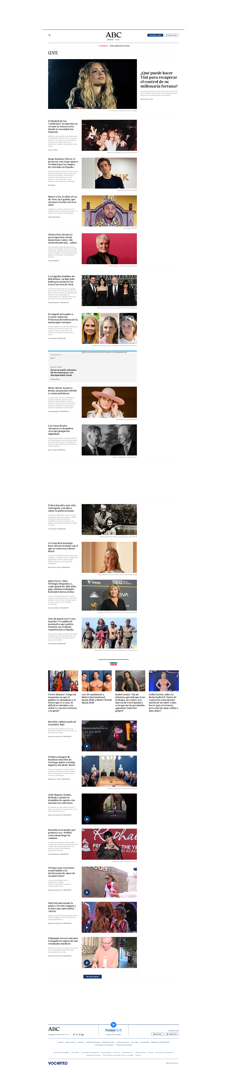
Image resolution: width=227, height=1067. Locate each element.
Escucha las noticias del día (164, 1052)
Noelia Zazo (52, 185)
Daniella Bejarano (53, 260)
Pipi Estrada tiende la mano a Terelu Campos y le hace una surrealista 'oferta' (62, 907)
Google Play (173, 1034)
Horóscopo (116, 1052)
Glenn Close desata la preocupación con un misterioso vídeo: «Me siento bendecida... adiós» (62, 238)
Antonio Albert (53, 150)
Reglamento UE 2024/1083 (160, 1042)
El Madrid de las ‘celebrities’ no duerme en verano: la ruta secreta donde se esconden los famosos (62, 126)
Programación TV (127, 1052)
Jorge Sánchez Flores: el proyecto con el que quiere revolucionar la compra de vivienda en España (63, 163)
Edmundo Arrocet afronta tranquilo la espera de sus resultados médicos (63, 941)
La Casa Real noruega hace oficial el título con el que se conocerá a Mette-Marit (63, 547)
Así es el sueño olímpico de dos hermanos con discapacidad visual (63, 372)
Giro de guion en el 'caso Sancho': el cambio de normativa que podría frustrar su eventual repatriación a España (62, 624)
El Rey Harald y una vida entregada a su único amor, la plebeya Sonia (62, 508)
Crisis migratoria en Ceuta (119, 46)
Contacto (81, 1042)
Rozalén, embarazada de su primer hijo (62, 723)
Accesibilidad (144, 1042)
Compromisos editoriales (124, 1045)
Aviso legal (134, 1042)
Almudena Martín (54, 608)
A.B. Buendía (52, 338)
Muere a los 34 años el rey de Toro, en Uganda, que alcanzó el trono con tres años (62, 200)
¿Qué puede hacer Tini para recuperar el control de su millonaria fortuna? (159, 79)
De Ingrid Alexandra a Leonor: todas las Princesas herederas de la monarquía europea (63, 318)
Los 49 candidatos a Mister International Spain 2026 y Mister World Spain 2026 (97, 698)
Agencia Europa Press (55, 736)
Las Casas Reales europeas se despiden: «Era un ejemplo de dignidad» (61, 429)
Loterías (150, 1052)
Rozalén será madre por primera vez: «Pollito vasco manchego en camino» (62, 834)
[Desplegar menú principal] (49, 35)
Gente (53, 53)
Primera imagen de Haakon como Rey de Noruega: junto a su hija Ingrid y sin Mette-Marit (61, 761)
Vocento (60, 1042)
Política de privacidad (93, 1042)
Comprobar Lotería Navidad (90, 1052)
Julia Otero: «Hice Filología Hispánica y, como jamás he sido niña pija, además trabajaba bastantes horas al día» (62, 586)
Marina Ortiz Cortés (146, 99)
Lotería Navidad (106, 1052)
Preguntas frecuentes (93, 1055)
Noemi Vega (52, 450)
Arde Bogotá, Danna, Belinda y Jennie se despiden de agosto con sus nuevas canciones (61, 798)
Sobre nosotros (70, 1042)
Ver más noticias (92, 977)
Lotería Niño (75, 1052)
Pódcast (138, 1055)
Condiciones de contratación (104, 1045)
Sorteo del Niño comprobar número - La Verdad (118, 1055)
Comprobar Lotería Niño (61, 1052)
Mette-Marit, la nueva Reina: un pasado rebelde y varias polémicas (62, 390)
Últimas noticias (140, 1052)
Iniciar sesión (172, 35)
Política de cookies (108, 1042)
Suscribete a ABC (155, 35)
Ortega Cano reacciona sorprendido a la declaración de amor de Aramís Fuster (61, 872)
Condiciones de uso (122, 1042)
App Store (158, 1034)
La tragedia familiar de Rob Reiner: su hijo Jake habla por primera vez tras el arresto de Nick (61, 280)
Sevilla (117, 39)
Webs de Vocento (171, 1063)
